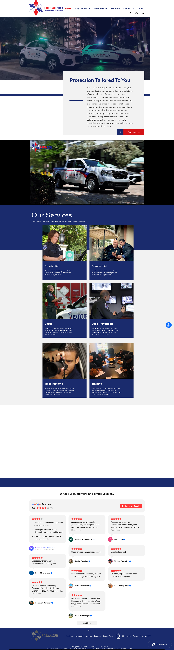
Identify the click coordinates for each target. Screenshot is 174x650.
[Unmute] (37, 201)
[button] (101, 8)
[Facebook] (130, 13)
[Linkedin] (142, 13)
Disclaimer (98, 602)
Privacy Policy (108, 602)
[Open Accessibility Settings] (169, 325)
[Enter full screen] (141, 201)
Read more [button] (76, 496)
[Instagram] (136, 13)
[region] (64, 253)
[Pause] (33, 201)
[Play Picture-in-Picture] (137, 201)
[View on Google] (70, 505)
